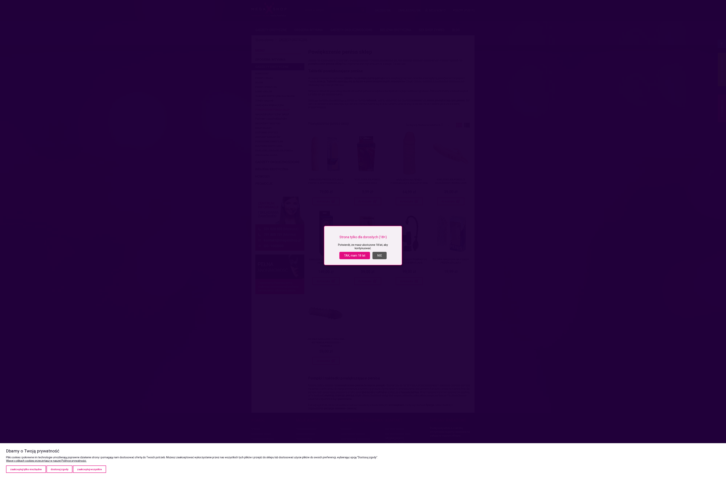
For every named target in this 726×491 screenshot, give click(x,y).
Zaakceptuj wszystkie (89, 469)
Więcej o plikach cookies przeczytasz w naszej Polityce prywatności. (46, 460)
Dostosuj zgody (59, 469)
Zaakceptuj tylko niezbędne (26, 469)
